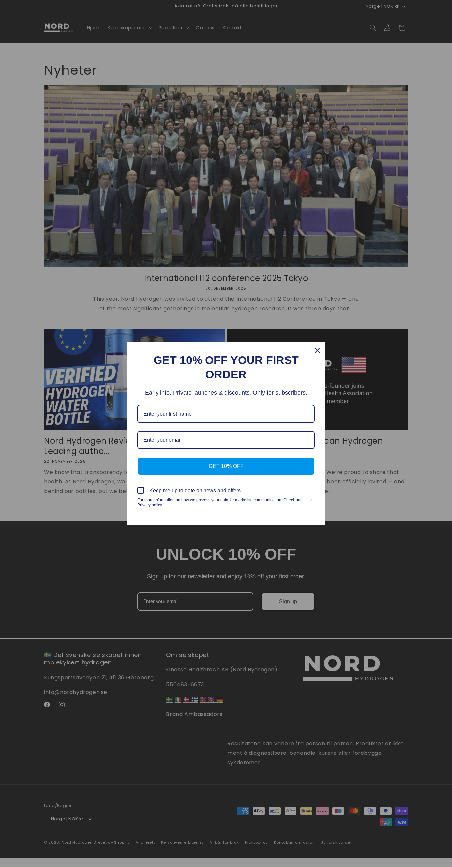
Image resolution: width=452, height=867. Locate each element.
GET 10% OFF (226, 466)
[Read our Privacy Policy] (311, 501)
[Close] (317, 350)
